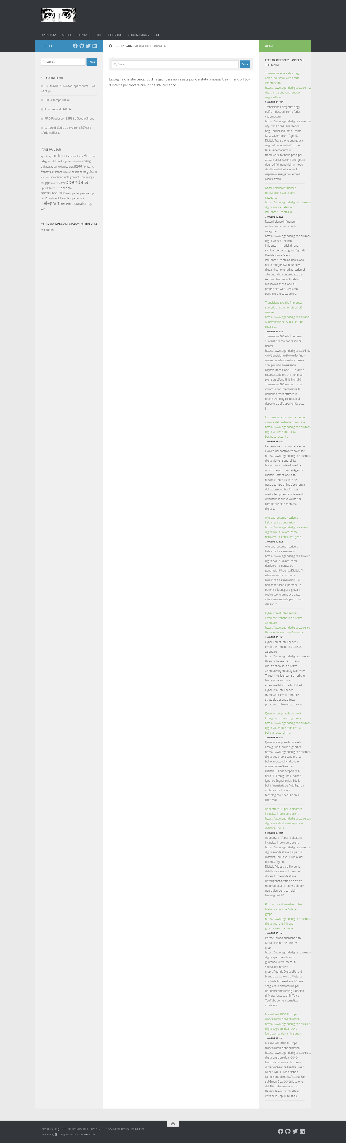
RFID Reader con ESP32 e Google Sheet (69, 118)
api (50, 156)
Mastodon (47, 230)
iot (77, 177)
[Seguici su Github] (81, 45)
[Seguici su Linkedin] (94, 45)
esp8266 (75, 166)
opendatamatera (50, 188)
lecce (83, 177)
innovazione (56, 177)
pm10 (44, 198)
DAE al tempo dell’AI (57, 100)
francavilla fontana (51, 172)
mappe (46, 183)
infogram (45, 177)
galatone (67, 172)
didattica (63, 166)
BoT (87, 155)
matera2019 (58, 183)
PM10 (158, 35)
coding (86, 161)
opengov (66, 188)
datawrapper (49, 166)
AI (47, 156)
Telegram (51, 203)
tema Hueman (87, 1134)
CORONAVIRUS (138, 35)
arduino (60, 155)
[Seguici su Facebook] (75, 45)
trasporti (66, 203)
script (58, 198)
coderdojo (76, 161)
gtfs (90, 172)
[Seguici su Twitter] (88, 45)
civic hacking (59, 161)
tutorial (77, 203)
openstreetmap (53, 193)
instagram (70, 177)
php (92, 193)
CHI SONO (115, 35)
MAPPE (67, 35)
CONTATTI (84, 35)
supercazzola (76, 198)
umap (87, 203)
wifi (43, 209)
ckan (68, 161)
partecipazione (80, 193)
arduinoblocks (75, 156)
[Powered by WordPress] (56, 1134)
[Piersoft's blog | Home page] (58, 15)
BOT (100, 35)
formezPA (88, 166)
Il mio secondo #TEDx (57, 109)
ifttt (95, 172)
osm (68, 193)
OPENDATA (48, 35)
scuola (65, 198)
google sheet (79, 171)
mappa (90, 177)
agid (43, 156)
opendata (76, 182)
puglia (51, 198)
